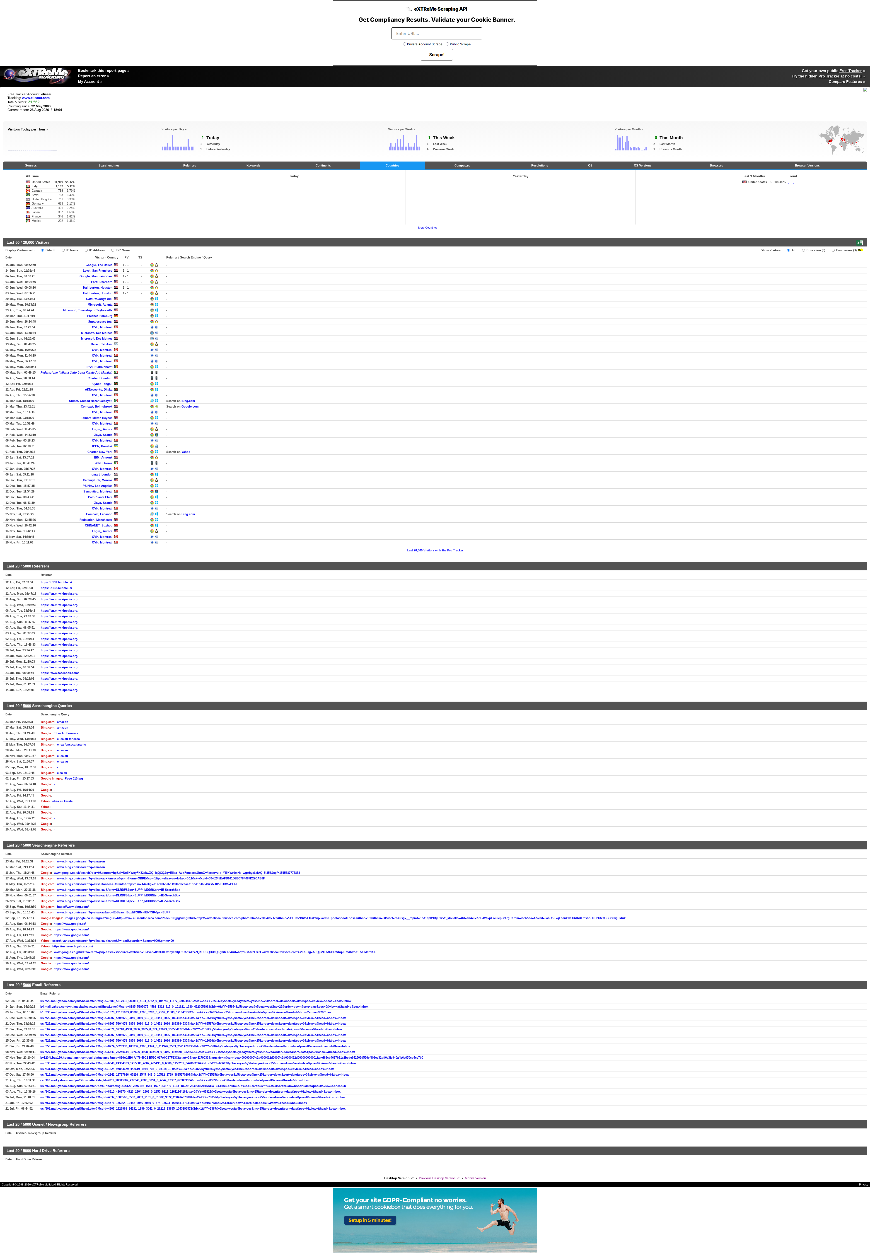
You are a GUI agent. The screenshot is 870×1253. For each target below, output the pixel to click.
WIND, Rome (103, 463)
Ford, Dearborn (101, 282)
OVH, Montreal (102, 327)
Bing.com (188, 401)
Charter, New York (99, 452)
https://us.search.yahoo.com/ (72, 946)
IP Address (96, 250)
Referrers (189, 165)
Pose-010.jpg (74, 778)
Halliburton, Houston (97, 287)
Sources (31, 165)
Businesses (846, 250)
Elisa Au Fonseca (66, 733)
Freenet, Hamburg (99, 316)
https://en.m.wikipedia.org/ (59, 593)
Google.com (190, 406)
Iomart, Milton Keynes (97, 418)
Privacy (863, 1184)
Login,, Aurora (102, 429)
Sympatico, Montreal (97, 491)
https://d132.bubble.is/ (56, 582)
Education (815, 250)
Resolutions (539, 165)
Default (50, 250)
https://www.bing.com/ (73, 906)
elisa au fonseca (68, 739)
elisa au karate (62, 801)
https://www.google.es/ (70, 923)
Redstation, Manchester (96, 519)
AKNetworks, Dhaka (98, 389)
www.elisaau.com (36, 98)
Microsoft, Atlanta (100, 304)
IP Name (71, 250)
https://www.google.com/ (71, 929)
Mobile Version (475, 1178)
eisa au (62, 773)
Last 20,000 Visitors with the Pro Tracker (435, 550)
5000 (27, 566)
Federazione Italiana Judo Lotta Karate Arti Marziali (76, 372)
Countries (392, 165)
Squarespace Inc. (100, 321)
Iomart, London (101, 474)
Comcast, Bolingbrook (96, 406)
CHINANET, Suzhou (98, 525)
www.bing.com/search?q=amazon (81, 861)
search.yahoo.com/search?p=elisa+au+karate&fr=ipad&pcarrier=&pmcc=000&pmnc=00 (113, 940)
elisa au (62, 750)
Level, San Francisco (97, 270)
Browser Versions (807, 165)
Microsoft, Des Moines (96, 333)
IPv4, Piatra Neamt (99, 367)
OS (590, 165)
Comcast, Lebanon (99, 514)
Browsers (716, 165)
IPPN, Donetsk (102, 446)
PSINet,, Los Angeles (97, 486)
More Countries (427, 227)
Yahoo (185, 452)
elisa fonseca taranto (71, 744)
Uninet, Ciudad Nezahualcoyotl (90, 401)
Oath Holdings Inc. (99, 299)
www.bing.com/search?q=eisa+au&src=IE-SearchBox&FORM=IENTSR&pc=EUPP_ (114, 912)
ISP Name (122, 250)
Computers (462, 165)
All (793, 250)
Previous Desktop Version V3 (439, 1178)
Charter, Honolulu (100, 378)
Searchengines (109, 165)
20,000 (28, 242)
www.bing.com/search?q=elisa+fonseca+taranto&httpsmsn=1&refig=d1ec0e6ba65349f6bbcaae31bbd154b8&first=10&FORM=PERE (147, 884)
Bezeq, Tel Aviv (101, 344)
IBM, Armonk (103, 457)
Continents (323, 165)
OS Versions (642, 165)
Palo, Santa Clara (100, 497)
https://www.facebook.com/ (60, 673)
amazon (62, 722)
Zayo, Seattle (103, 435)
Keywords (253, 165)
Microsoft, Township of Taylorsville (87, 310)
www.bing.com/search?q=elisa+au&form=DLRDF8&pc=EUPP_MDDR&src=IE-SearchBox (118, 889)
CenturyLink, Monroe (97, 480)
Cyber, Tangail (102, 384)
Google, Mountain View (96, 276)
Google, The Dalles (99, 265)
